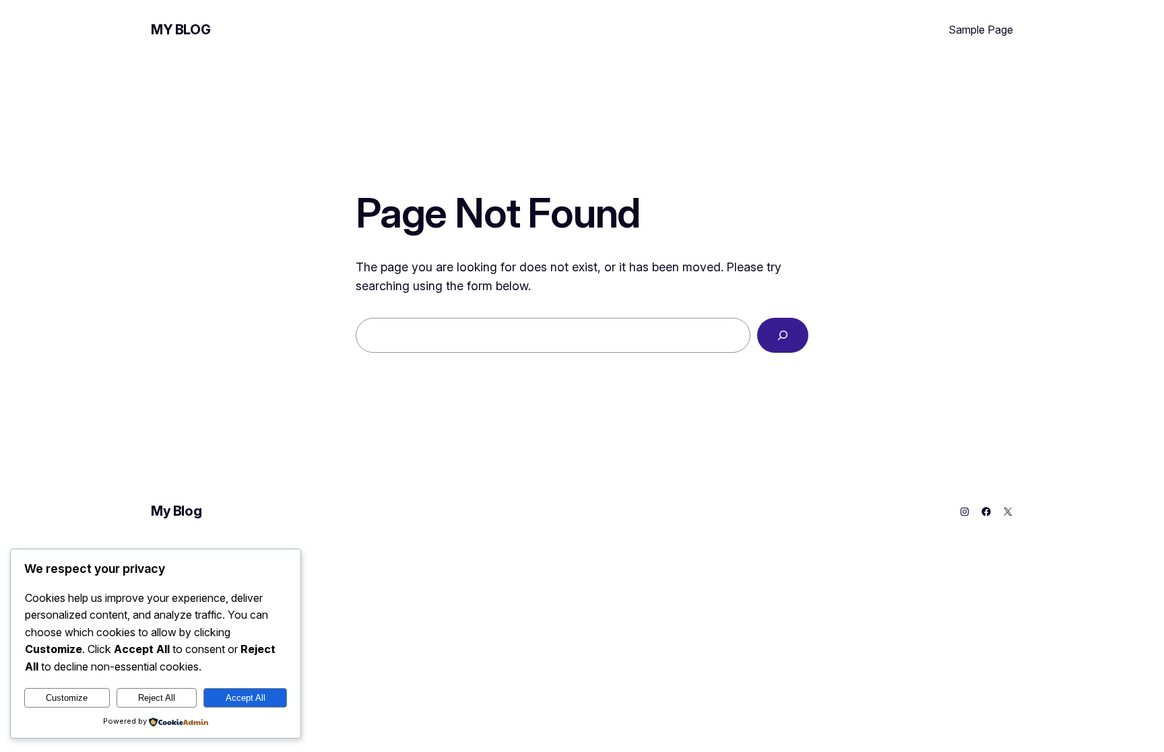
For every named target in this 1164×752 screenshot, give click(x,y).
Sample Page (980, 29)
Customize (67, 698)
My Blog (180, 30)
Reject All (156, 698)
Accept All (245, 698)
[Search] (782, 335)
